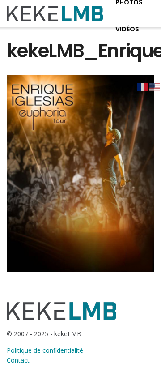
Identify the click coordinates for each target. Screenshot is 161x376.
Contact (18, 360)
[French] (143, 86)
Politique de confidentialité (45, 350)
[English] (155, 86)
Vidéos (127, 29)
